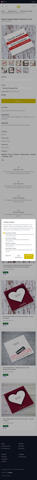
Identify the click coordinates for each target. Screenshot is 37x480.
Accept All (29, 255)
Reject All (8, 255)
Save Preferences (18, 256)
